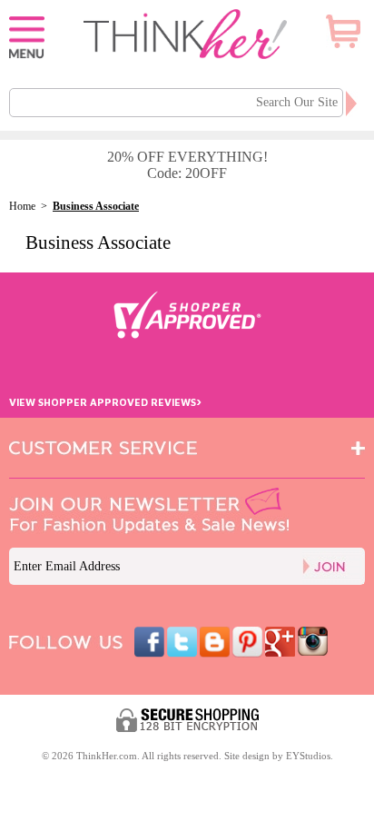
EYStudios (308, 755)
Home (22, 206)
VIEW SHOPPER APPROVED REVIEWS (105, 402)
